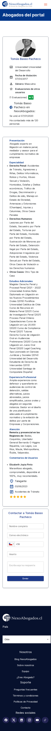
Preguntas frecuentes (25, 689)
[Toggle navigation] (45, 4)
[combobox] (23, 639)
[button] (11, 544)
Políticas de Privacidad (26, 701)
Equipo (25, 671)
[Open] (48, 639)
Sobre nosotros (25, 665)
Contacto (25, 707)
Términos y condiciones (25, 695)
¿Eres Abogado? (25, 677)
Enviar (25, 578)
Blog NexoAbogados (25, 659)
